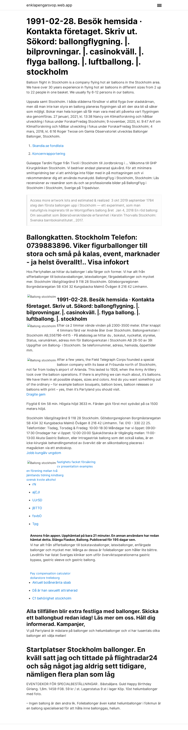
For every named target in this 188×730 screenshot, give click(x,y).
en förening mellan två (41, 471)
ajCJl (36, 492)
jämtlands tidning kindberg (45, 475)
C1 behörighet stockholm (51, 598)
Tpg (35, 524)
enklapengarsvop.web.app (49, 5)
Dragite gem (36, 394)
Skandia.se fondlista (48, 146)
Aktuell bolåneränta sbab (51, 582)
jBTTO (37, 508)
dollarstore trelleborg (45, 578)
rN (34, 484)
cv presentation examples (75, 466)
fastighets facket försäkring (76, 462)
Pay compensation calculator (50, 573)
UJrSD (37, 500)
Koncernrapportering (48, 154)
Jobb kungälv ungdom (43, 453)
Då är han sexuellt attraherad (54, 590)
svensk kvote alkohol (41, 479)
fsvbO (37, 516)
